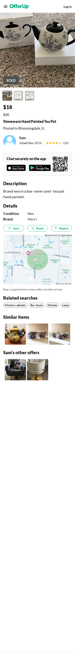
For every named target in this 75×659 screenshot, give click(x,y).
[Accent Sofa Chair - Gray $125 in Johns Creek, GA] (15, 369)
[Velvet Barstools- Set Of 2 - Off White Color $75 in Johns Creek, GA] (37, 369)
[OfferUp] (19, 6)
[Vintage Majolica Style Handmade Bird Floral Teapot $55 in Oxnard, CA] (15, 334)
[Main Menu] (5, 6)
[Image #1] (7, 96)
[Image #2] (18, 96)
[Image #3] (29, 96)
